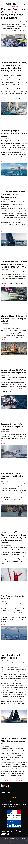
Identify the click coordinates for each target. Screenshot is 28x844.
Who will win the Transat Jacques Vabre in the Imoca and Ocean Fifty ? (14, 264)
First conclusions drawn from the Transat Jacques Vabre (13, 194)
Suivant (20, 780)
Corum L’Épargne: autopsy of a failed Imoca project (14, 133)
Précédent (8, 780)
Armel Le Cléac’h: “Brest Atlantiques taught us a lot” (13, 741)
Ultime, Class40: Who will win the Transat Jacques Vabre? (14, 318)
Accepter (12, 841)
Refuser (16, 841)
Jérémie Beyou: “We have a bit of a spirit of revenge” (12, 426)
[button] (25, 4)
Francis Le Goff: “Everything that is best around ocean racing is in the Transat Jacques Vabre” (14, 537)
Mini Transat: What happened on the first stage (12, 476)
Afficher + (3, 100)
